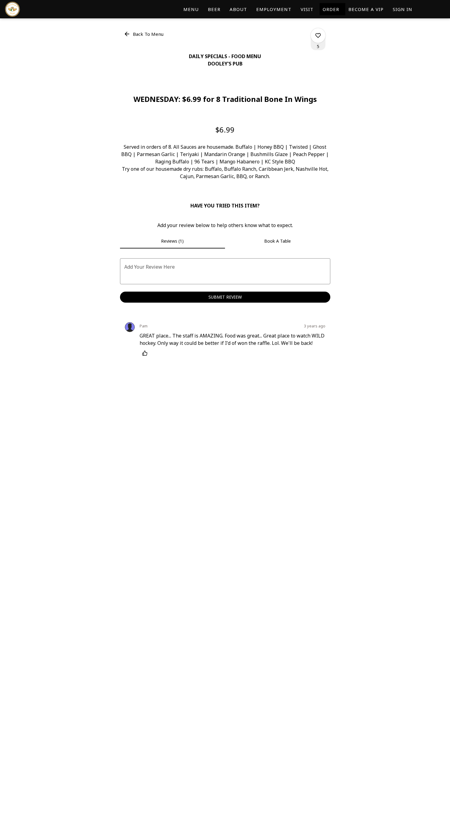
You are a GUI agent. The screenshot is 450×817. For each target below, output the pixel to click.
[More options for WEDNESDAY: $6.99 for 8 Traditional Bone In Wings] (318, 35)
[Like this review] (146, 353)
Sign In (402, 9)
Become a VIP (366, 9)
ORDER (332, 9)
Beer (214, 9)
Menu (191, 9)
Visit (307, 9)
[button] (144, 34)
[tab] (172, 241)
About (238, 9)
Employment (273, 9)
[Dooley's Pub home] (32, 9)
